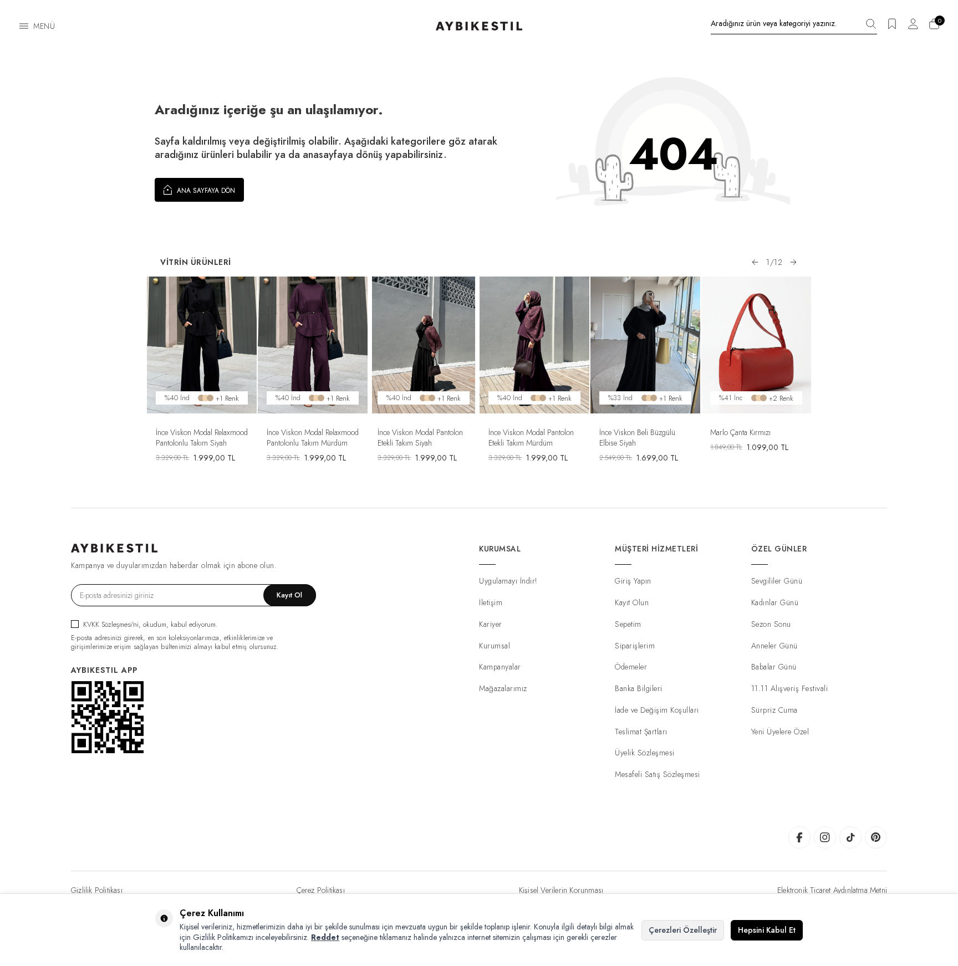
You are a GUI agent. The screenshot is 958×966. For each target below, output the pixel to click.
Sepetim (628, 624)
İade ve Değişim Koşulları (657, 709)
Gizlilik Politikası (97, 890)
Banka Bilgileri (639, 688)
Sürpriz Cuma (774, 709)
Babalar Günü (774, 666)
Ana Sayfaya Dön (205, 191)
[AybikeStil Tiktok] (850, 837)
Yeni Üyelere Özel (780, 731)
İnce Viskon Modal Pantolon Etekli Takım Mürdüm (531, 437)
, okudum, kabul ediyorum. (150, 624)
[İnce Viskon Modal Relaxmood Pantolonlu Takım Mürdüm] (313, 345)
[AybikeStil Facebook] (799, 837)
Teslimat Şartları (641, 731)
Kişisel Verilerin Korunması (561, 890)
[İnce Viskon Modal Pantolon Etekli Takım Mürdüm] (534, 345)
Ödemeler (631, 666)
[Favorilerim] (892, 27)
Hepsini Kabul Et (767, 930)
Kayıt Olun (632, 602)
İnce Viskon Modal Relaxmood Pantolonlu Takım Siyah (202, 437)
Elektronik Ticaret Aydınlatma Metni (832, 890)
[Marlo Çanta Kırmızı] (756, 345)
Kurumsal (494, 645)
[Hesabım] (913, 27)
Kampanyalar (500, 666)
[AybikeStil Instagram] (825, 837)
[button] (755, 262)
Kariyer (490, 624)
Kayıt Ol (290, 595)
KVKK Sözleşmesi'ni (111, 624)
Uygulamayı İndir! (508, 580)
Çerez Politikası (321, 890)
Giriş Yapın (633, 580)
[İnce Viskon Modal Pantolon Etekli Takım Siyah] (423, 345)
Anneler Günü (774, 645)
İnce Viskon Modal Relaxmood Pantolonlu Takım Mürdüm (313, 437)
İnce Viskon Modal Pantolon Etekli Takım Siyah (420, 437)
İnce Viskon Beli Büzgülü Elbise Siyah (637, 437)
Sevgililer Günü (777, 580)
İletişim (490, 602)
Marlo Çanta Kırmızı (740, 432)
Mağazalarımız (503, 688)
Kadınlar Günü (775, 602)
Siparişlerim (635, 645)
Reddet (325, 937)
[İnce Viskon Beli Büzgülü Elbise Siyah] (645, 345)
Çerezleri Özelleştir (683, 930)
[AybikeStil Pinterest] (876, 837)
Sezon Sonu (771, 624)
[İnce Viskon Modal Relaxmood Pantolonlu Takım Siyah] (202, 345)
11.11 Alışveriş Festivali (789, 688)
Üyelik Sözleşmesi (645, 752)
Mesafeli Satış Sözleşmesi (657, 774)
